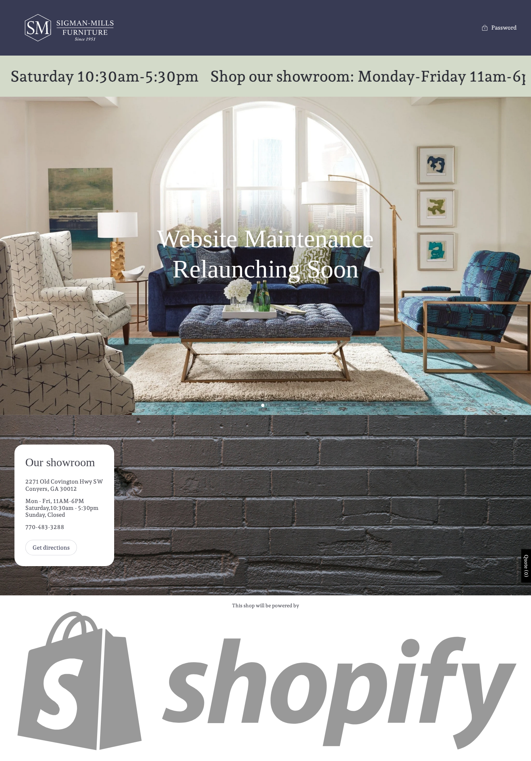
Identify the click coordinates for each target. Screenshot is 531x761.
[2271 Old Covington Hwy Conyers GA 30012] (265, 505)
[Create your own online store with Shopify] (265, 751)
